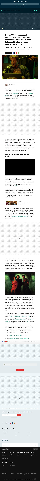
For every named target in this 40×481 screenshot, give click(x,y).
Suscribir (19, 414)
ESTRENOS (8, 10)
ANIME (16, 10)
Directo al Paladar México (26, 474)
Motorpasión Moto (33, 455)
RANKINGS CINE (20, 10)
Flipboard (34, 10)
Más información (27, 479)
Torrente (21, 28)
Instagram (30, 10)
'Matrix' (28, 321)
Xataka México (4, 473)
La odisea (16, 435)
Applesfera (3, 457)
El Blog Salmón (12, 464)
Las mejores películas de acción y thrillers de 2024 (25, 203)
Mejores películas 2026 (19, 408)
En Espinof (20, 201)
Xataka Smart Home (5, 458)
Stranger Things (33, 28)
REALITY (12, 10)
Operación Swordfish (26, 341)
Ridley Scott (12, 28)
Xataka (3, 454)
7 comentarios (9, 52)
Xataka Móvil (4, 455)
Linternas (28, 437)
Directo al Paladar (26, 454)
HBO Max (28, 435)
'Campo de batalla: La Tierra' (11, 144)
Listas (28, 433)
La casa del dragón (5, 437)
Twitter (38, 10)
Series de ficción (5, 431)
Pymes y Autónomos (12, 465)
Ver (20, 369)
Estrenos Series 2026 (32, 408)
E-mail (18, 53)
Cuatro (20, 341)
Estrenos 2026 (25, 408)
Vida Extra (11, 455)
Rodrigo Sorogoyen (6, 28)
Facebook (32, 10)
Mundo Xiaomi (4, 460)
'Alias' (16, 185)
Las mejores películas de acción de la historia (19, 338)
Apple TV (3, 435)
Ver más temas (5, 440)
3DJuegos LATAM (12, 473)
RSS (14, 423)
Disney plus (29, 431)
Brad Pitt (24, 28)
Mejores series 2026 (11, 408)
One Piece (16, 28)
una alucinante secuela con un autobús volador (20, 316)
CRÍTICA (4, 10)
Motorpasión (33, 454)
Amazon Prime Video (18, 431)
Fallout (28, 28)
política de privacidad (14, 417)
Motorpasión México (34, 473)
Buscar (36, 445)
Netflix (16, 433)
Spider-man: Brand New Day (19, 437)
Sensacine (18, 454)
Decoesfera (3, 465)
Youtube (36, 10)
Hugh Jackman (33, 341)
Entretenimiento (15, 341)
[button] (11, 84)
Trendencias (4, 464)
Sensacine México (19, 473)
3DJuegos (11, 454)
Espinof (18, 455)
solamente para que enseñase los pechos (19, 216)
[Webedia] (5, 449)
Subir (35, 449)
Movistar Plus (4, 433)
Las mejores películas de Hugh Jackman (18, 335)
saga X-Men (15, 93)
